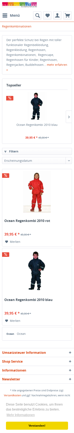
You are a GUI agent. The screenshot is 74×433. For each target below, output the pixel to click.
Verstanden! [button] (37, 425)
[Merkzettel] (47, 15)
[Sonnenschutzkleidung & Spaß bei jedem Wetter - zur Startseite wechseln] (19, 5)
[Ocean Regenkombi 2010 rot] (37, 191)
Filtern (13, 151)
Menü (15, 15)
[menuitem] (11, 15)
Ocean (10, 334)
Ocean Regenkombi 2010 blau (37, 125)
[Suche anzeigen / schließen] (37, 15)
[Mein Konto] (57, 15)
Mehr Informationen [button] (21, 415)
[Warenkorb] (67, 15)
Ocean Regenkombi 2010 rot (27, 221)
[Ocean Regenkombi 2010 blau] (37, 106)
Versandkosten (12, 395)
